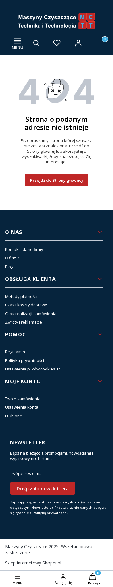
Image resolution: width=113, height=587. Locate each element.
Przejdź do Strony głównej (56, 180)
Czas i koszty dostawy (26, 305)
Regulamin (15, 352)
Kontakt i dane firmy (24, 249)
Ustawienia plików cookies (30, 369)
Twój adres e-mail (27, 473)
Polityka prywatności (24, 360)
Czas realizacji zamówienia (30, 313)
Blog (9, 266)
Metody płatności (21, 296)
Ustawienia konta (21, 407)
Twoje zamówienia (22, 398)
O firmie (12, 258)
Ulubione (13, 416)
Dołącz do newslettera (43, 488)
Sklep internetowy (33, 562)
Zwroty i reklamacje (23, 322)
